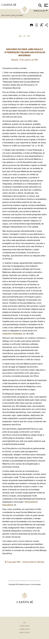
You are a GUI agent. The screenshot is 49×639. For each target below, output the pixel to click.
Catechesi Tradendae (12, 333)
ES (20, 36)
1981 (13, 15)
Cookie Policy (24, 629)
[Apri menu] (45, 5)
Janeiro (19, 15)
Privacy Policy (24, 632)
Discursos (6, 15)
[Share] (46, 25)
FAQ (24, 622)
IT (24, 36)
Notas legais (24, 626)
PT (29, 36)
